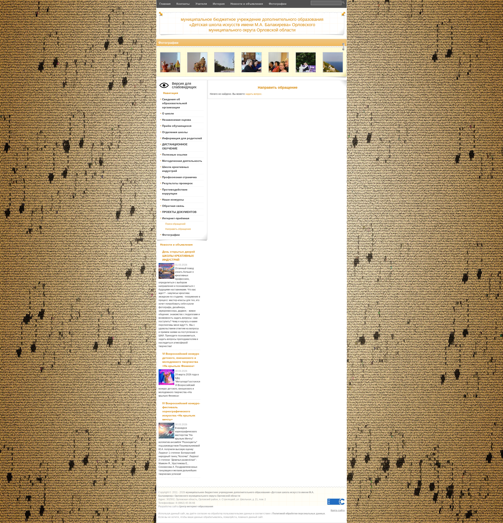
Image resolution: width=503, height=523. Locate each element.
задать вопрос (253, 94)
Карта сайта (338, 510)
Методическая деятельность (182, 160)
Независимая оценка (176, 119)
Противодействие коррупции (174, 191)
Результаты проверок (177, 183)
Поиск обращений (175, 224)
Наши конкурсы (173, 199)
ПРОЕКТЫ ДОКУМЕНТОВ (179, 212)
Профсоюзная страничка (179, 177)
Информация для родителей (182, 138)
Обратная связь (173, 205)
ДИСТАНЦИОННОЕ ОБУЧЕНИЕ (174, 146)
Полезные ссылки (174, 154)
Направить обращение (277, 87)
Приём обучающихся (176, 125)
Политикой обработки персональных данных (298, 513)
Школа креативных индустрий (175, 168)
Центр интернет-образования (196, 506)
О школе (168, 113)
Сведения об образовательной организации (174, 103)
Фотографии (171, 234)
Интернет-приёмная (175, 218)
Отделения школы (175, 132)
